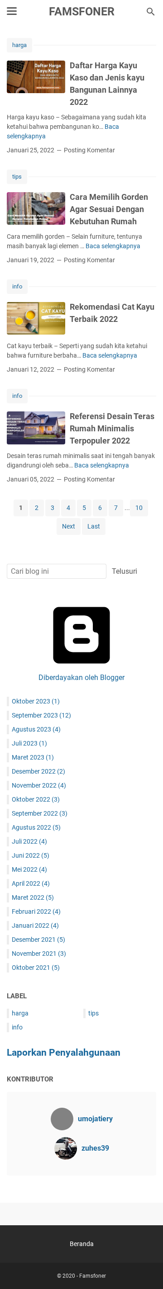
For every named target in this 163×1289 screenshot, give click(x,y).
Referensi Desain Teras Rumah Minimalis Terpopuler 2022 (112, 428)
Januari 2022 (35, 925)
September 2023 (41, 715)
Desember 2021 (38, 939)
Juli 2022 (29, 841)
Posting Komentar (89, 150)
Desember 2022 (38, 771)
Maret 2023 (33, 757)
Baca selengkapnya (113, 246)
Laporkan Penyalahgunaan (63, 1052)
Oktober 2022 (36, 799)
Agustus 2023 (36, 729)
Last (93, 526)
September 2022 (39, 813)
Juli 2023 (29, 743)
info (17, 286)
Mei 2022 (29, 869)
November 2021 (39, 953)
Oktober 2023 (36, 701)
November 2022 (39, 785)
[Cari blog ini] (150, 11)
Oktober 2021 (36, 967)
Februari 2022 (36, 911)
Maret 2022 (33, 897)
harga (19, 45)
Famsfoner (82, 11)
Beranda (82, 1243)
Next (68, 526)
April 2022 (31, 883)
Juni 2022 (30, 855)
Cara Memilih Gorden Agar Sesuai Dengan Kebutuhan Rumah (109, 209)
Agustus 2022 (36, 827)
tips (17, 176)
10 (139, 507)
